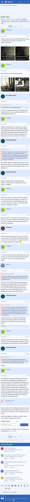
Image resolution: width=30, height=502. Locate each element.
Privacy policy (24, 498)
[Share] (26, 36)
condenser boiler (5, 21)
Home (10, 500)
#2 (28, 70)
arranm (6, 456)
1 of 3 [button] (10, 26)
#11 (28, 270)
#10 (28, 252)
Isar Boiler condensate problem (14, 455)
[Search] (28, 1)
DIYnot (4, 496)
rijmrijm (6, 479)
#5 (28, 146)
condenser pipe (14, 21)
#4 (28, 124)
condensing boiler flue (11, 471)
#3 (28, 101)
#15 (28, 375)
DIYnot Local (12, 431)
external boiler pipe (23, 21)
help (2, 23)
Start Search (24, 424)
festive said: (5, 305)
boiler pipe (23, 19)
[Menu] (2, 2)
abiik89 (6, 472)
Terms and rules (15, 498)
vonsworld (6, 465)
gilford (5, 449)
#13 (28, 337)
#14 (28, 353)
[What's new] (24, 1)
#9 (28, 233)
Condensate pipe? (10, 448)
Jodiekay (4, 19)
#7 (28, 195)
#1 (28, 36)
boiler (18, 19)
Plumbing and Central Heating (15, 449)
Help (6, 500)
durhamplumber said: (7, 274)
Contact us (7, 498)
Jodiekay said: (5, 105)
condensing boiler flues (12, 477)
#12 (28, 301)
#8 (28, 215)
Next (15, 26)
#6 (28, 178)
